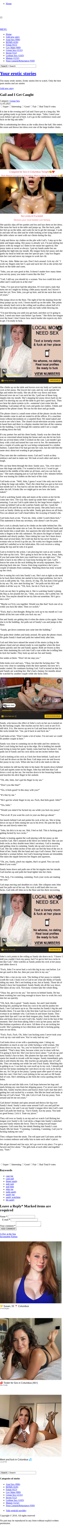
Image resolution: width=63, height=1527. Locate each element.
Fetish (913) (11, 45)
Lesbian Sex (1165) (15, 55)
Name (3, 1216)
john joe (9, 1189)
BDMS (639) (12, 42)
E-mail (6, 1219)
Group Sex (15, 101)
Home (9, 3)
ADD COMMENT (8, 1229)
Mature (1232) (12, 58)
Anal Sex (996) (13, 39)
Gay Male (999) (13, 47)
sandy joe (10, 1194)
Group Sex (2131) (14, 50)
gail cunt (10, 1184)
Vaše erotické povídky (16, 1510)
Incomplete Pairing (8, 1236)
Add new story (13, 37)
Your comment (7, 1226)
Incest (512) (11, 53)
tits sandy (10, 1200)
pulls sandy (11, 1192)
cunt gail (10, 1178)
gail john (10, 1186)
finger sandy (11, 1181)
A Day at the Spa (8, 1234)
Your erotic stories (18, 73)
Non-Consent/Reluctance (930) (20, 61)
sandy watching (13, 1197)
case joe (9, 1176)
